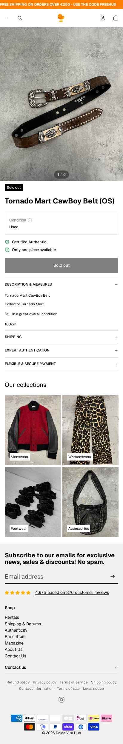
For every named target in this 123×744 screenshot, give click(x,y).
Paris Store (15, 636)
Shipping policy (103, 682)
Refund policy (18, 682)
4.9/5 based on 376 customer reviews (72, 592)
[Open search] (19, 18)
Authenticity (16, 630)
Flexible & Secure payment (30, 363)
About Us (13, 649)
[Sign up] (112, 576)
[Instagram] (61, 699)
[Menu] (7, 18)
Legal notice (93, 688)
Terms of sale (68, 688)
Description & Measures (28, 284)
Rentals (12, 617)
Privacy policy (44, 682)
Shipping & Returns (23, 624)
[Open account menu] (102, 18)
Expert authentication (27, 350)
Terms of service (74, 682)
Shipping (13, 336)
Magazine (14, 643)
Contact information (36, 688)
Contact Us (15, 656)
